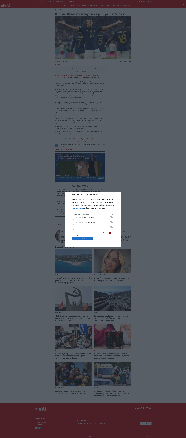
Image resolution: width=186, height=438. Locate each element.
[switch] (111, 217)
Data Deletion (85, 243)
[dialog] (93, 219)
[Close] (118, 194)
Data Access (93, 243)
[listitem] (93, 214)
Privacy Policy (101, 243)
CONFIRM (82, 238)
